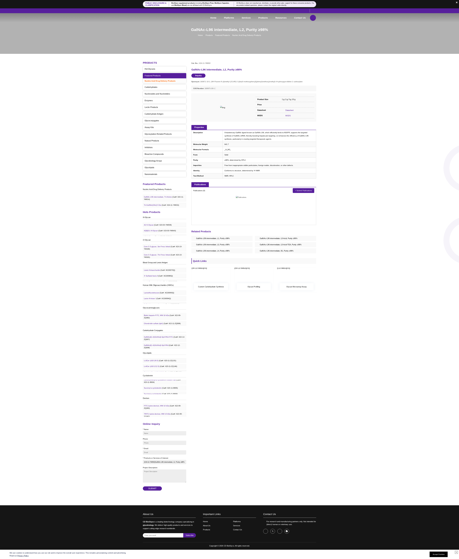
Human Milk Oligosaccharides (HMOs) (158, 285)
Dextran (146, 398)
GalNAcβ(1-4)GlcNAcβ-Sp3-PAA (162, 341)
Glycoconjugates (152, 121)
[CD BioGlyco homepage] (159, 18)
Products (263, 18)
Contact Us (300, 18)
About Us (206, 526)
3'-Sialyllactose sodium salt (162, 299)
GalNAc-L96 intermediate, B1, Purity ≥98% (276, 251)
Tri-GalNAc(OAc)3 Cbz (161, 200)
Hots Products (151, 212)
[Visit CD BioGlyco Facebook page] (265, 531)
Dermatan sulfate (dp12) (162, 324)
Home (213, 18)
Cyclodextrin (148, 376)
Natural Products (152, 141)
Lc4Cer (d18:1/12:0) (160, 361)
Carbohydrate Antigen (154, 114)
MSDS (288, 116)
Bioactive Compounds (154, 154)
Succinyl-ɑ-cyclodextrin (161, 383)
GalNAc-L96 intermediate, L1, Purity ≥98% (213, 238)
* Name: (146, 429)
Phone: (145, 439)
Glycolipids (149, 168)
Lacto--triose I (157, 293)
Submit (152, 488)
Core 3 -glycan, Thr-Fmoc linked (163, 250)
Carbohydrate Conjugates (153, 330)
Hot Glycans (150, 69)
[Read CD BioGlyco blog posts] (286, 531)
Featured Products (222, 35)
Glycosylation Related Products (158, 134)
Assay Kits (149, 127)
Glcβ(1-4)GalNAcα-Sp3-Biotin (164, 348)
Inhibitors (149, 147)
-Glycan (146, 217)
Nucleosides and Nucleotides (157, 94)
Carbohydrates (151, 87)
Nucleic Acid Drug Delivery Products (246, 35)
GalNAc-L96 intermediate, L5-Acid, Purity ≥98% (278, 238)
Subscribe (190, 535)
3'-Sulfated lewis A (158, 271)
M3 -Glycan (158, 231)
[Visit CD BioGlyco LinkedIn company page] (279, 531)
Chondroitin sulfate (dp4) (162, 318)
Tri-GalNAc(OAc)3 (160, 205)
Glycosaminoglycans (151, 308)
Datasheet (289, 110)
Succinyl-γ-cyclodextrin (161, 388)
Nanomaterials (151, 174)
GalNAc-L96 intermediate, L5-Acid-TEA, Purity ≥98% (280, 245)
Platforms (229, 18)
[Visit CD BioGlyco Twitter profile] (272, 531)
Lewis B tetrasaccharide (160, 276)
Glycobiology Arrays (153, 161)
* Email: (146, 448)
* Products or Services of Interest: (156, 458)
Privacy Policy (23, 556)
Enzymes (149, 101)
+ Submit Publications (303, 191)
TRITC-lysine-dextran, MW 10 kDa (163, 410)
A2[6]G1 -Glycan (160, 225)
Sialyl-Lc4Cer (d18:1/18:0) (163, 367)
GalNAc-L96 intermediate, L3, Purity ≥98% (213, 245)
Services (246, 18)
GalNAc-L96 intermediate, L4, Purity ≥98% (213, 251)
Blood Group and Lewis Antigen (155, 262)
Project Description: (150, 468)
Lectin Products (151, 107)
